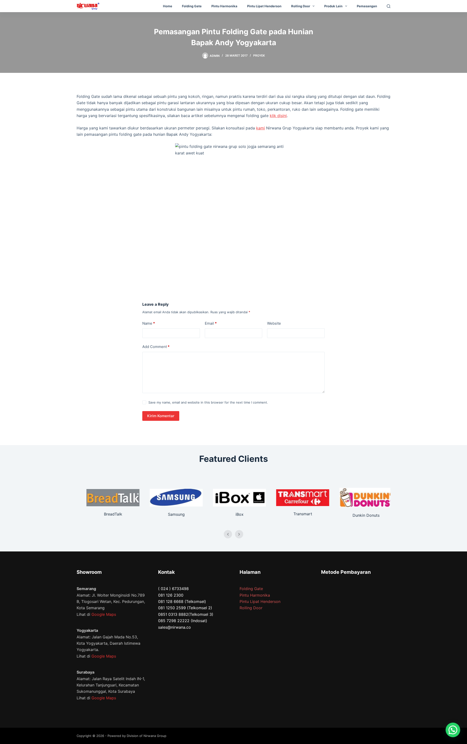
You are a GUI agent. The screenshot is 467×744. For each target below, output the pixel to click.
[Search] (388, 6)
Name (148, 323)
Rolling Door (300, 6)
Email (211, 323)
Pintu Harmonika (224, 6)
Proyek (259, 55)
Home (167, 6)
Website (274, 323)
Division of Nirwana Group (146, 736)
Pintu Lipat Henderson (264, 6)
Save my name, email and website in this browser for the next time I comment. (208, 402)
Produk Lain (333, 6)
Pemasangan (367, 6)
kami (260, 128)
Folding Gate (192, 6)
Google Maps (103, 614)
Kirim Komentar (160, 416)
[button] (453, 730)
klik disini (278, 115)
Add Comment (156, 346)
